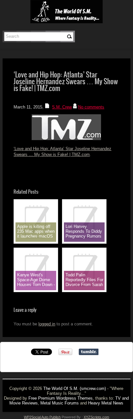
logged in (46, 324)
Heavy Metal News (105, 403)
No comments (91, 107)
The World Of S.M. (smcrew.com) (74, 388)
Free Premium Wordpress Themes (60, 398)
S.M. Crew (62, 107)
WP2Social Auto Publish (42, 417)
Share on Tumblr (88, 352)
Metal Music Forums (59, 403)
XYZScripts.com (96, 417)
